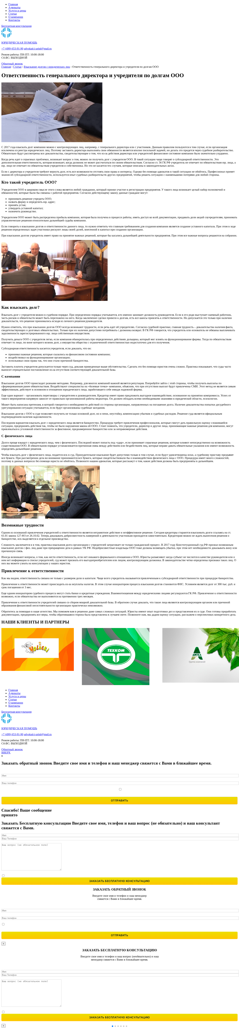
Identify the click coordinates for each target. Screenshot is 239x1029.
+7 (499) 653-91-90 (12, 48)
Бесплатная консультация (16, 26)
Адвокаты (14, 7)
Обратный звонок (12, 63)
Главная (13, 4)
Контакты (14, 20)
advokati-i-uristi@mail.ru (38, 48)
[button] (112, 1026)
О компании (15, 16)
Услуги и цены (17, 10)
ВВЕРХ (5, 752)
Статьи (12, 13)
